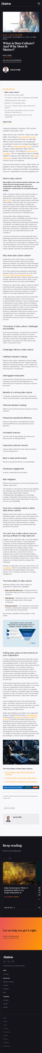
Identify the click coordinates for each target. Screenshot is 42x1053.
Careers (5, 1007)
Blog (5, 35)
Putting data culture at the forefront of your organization (18, 116)
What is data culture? (12, 92)
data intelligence (32, 715)
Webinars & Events (8, 982)
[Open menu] (39, 3)
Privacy (5, 1021)
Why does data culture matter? (14, 95)
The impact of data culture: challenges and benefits (21, 97)
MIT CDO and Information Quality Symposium (18, 275)
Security (5, 1028)
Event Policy (6, 1046)
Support (5, 1035)
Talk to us (7, 122)
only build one (7, 568)
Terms (5, 1025)
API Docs (5, 1039)
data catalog (19, 717)
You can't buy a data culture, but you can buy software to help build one (19, 111)
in (4, 961)
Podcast (5, 985)
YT (13, 961)
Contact (5, 1003)
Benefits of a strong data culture (15, 103)
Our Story (5, 1000)
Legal (4, 1018)
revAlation (6, 989)
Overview (6, 974)
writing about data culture (22, 146)
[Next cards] (9, 858)
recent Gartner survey (27, 137)
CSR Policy (6, 1042)
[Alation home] (6, 3)
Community (6, 1032)
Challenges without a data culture (15, 100)
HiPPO (8, 200)
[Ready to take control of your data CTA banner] (21, 787)
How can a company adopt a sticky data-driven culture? (20, 107)
